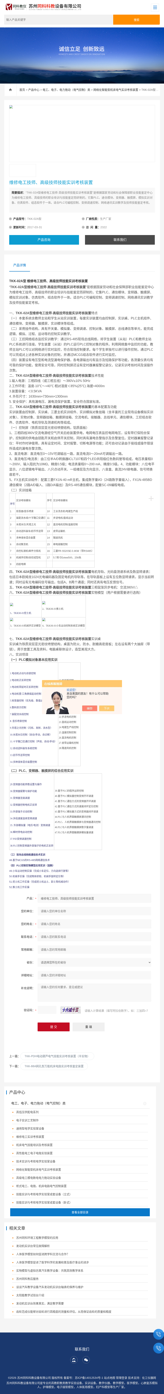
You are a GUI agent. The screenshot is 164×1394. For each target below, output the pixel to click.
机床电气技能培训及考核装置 (34, 1145)
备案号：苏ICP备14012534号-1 (83, 1377)
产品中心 (33, 89)
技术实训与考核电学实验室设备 (35, 1161)
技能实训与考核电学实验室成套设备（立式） (44, 1194)
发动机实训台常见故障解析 (33, 1246)
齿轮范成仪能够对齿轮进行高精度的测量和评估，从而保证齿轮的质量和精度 (63, 1311)
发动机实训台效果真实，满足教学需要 (40, 1303)
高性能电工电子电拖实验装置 (34, 1153)
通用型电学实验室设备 (30, 1128)
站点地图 (109, 1377)
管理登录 (121, 1377)
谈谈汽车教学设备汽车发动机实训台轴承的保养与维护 (49, 1287)
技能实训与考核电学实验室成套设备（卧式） (44, 1202)
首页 (22, 89)
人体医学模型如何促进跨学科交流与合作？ (42, 1254)
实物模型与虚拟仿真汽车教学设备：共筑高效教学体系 (49, 1270)
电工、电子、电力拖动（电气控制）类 (66, 89)
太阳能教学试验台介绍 (30, 1295)
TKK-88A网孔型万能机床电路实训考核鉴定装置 (54, 1066)
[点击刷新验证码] (71, 1010)
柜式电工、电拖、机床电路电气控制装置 (41, 1186)
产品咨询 (44, 239)
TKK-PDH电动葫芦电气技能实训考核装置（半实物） (57, 1056)
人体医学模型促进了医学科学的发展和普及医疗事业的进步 (52, 1262)
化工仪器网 (149, 1377)
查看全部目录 (80, 1212)
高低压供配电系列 (27, 1112)
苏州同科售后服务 (27, 1278)
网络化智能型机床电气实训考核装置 (115, 89)
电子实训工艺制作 (27, 1120)
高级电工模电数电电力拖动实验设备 (38, 1177)
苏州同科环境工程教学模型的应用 (37, 1237)
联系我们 (120, 239)
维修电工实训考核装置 (30, 1136)
